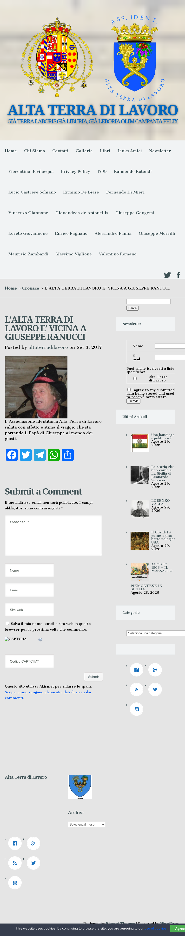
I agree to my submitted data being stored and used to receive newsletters (150, 393)
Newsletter (160, 150)
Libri (105, 150)
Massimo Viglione (74, 254)
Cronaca (30, 288)
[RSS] (138, 689)
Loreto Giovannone (28, 233)
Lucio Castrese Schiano (32, 192)
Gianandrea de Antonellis (81, 212)
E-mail (136, 357)
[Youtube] (138, 709)
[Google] (156, 670)
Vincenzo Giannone (28, 212)
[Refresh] (40, 640)
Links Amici (130, 150)
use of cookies (155, 928)
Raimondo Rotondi (133, 171)
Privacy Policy (75, 171)
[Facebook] (138, 670)
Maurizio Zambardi (28, 254)
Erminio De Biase (81, 192)
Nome (137, 346)
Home (11, 150)
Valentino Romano (118, 254)
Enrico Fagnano (71, 233)
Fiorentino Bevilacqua (31, 171)
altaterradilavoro (48, 347)
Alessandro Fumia (113, 233)
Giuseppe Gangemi (134, 212)
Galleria (84, 150)
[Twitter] (156, 689)
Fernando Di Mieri (125, 192)
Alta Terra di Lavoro (158, 378)
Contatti (60, 150)
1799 (102, 171)
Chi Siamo (34, 150)
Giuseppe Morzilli (157, 233)
